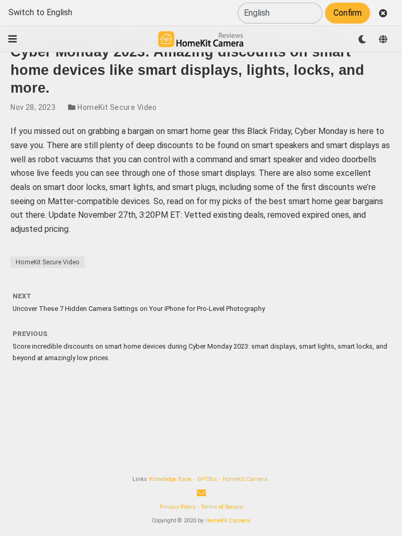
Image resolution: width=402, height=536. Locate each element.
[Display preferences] (362, 39)
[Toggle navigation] (12, 39)
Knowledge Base (170, 479)
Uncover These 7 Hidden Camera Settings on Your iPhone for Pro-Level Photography (139, 308)
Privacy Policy (178, 507)
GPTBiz (207, 479)
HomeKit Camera (244, 479)
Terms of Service (221, 507)
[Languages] (383, 39)
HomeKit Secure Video (117, 107)
